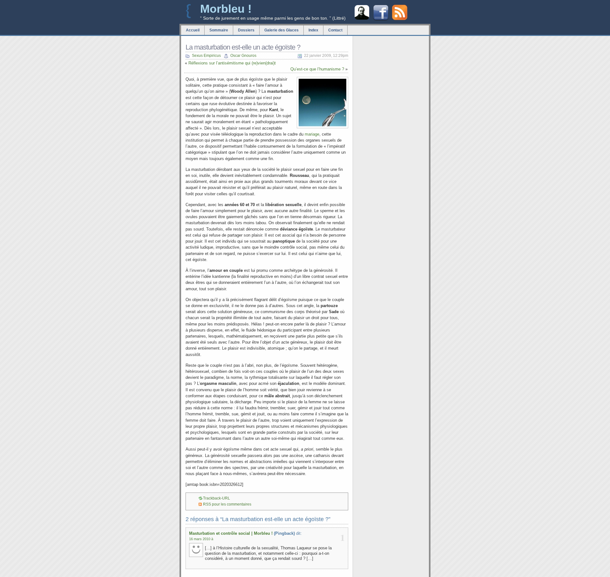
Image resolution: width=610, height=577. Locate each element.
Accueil (193, 30)
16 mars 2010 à (201, 539)
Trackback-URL (216, 498)
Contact (335, 30)
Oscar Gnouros (243, 55)
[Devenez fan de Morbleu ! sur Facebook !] (381, 19)
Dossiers (246, 30)
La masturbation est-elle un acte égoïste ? (243, 47)
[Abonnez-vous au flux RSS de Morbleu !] (399, 18)
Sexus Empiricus (206, 55)
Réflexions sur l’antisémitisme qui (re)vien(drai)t (232, 63)
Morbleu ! (226, 8)
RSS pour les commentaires (227, 504)
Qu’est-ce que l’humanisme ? (317, 69)
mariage (312, 134)
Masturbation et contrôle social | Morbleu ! (231, 533)
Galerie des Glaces (281, 30)
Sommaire (218, 30)
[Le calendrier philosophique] (361, 19)
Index (313, 30)
